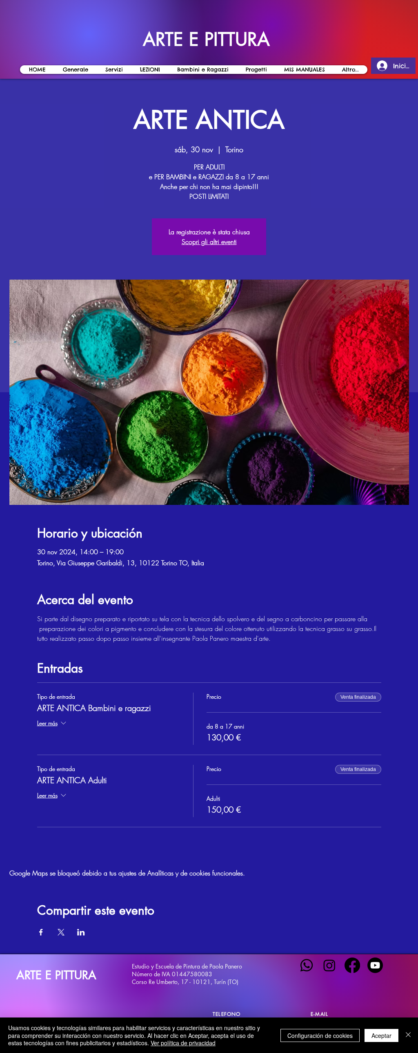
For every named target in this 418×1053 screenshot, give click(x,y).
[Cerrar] (408, 1035)
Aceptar (381, 1035)
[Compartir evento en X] (61, 932)
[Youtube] (375, 965)
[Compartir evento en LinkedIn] (81, 932)
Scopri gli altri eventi (209, 241)
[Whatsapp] (306, 965)
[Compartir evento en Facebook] (41, 932)
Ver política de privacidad (183, 1043)
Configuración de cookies (320, 1035)
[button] (149, 69)
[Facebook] (352, 965)
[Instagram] (329, 965)
